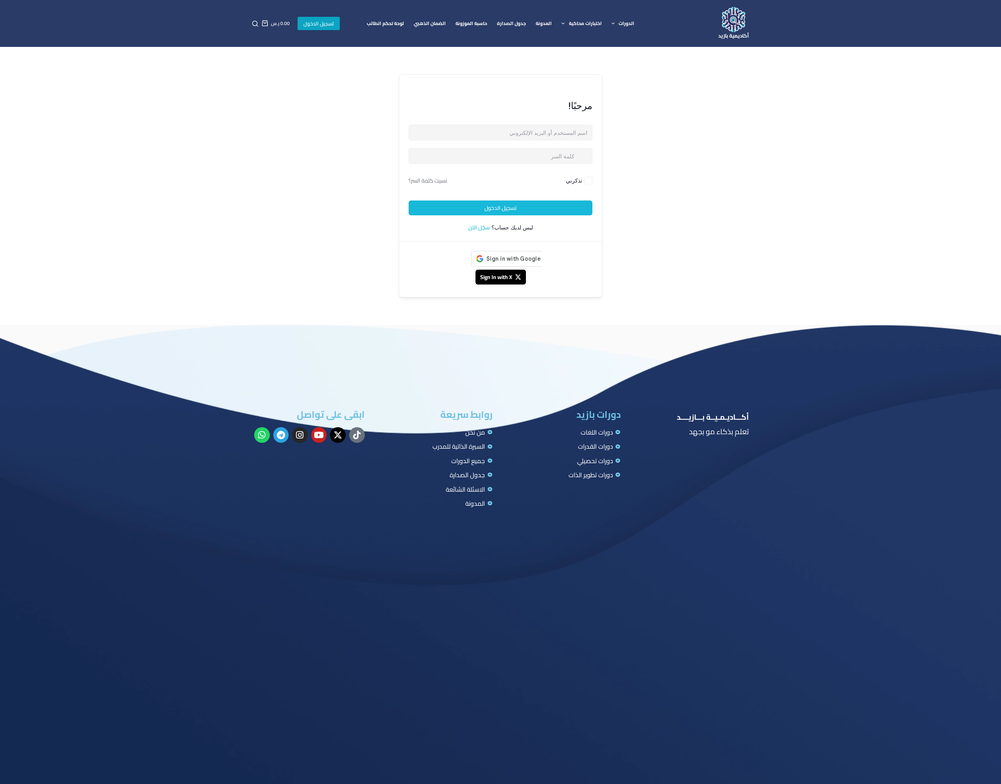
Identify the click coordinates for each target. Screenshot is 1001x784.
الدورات (626, 23)
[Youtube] (319, 435)
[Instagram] (300, 435)
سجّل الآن (479, 227)
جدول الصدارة (511, 23)
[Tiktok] (357, 435)
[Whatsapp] (262, 435)
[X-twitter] (338, 435)
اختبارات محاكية (585, 23)
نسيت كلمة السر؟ (428, 180)
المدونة (544, 23)
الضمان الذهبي (430, 23)
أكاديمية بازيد (733, 35)
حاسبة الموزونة (471, 23)
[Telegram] (281, 435)
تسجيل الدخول (318, 23)
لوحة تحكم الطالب (385, 23)
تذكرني (574, 180)
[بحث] (255, 24)
